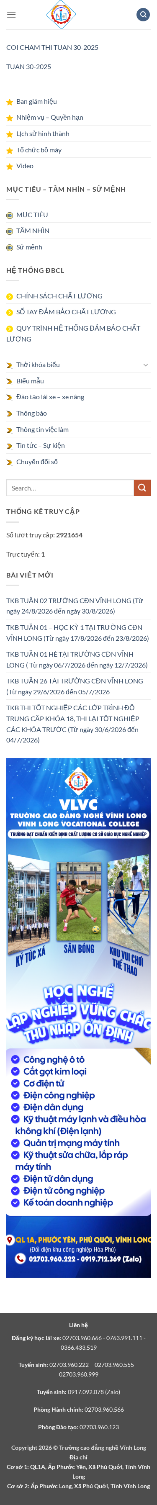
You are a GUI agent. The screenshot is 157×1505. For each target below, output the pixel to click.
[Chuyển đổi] (146, 365)
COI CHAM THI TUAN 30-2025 (52, 47)
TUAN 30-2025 (28, 66)
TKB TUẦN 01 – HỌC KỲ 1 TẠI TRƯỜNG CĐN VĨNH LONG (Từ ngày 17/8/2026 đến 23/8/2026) (77, 632)
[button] (11, 14)
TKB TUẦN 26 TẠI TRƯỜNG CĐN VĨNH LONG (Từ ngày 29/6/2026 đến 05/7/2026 (74, 686)
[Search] (143, 15)
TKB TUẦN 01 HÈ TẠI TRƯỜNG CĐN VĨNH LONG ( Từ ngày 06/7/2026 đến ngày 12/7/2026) (77, 659)
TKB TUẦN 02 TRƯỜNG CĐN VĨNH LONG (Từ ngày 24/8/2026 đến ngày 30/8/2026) (74, 605)
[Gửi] (142, 488)
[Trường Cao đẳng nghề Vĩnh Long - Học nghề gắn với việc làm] (61, 14)
